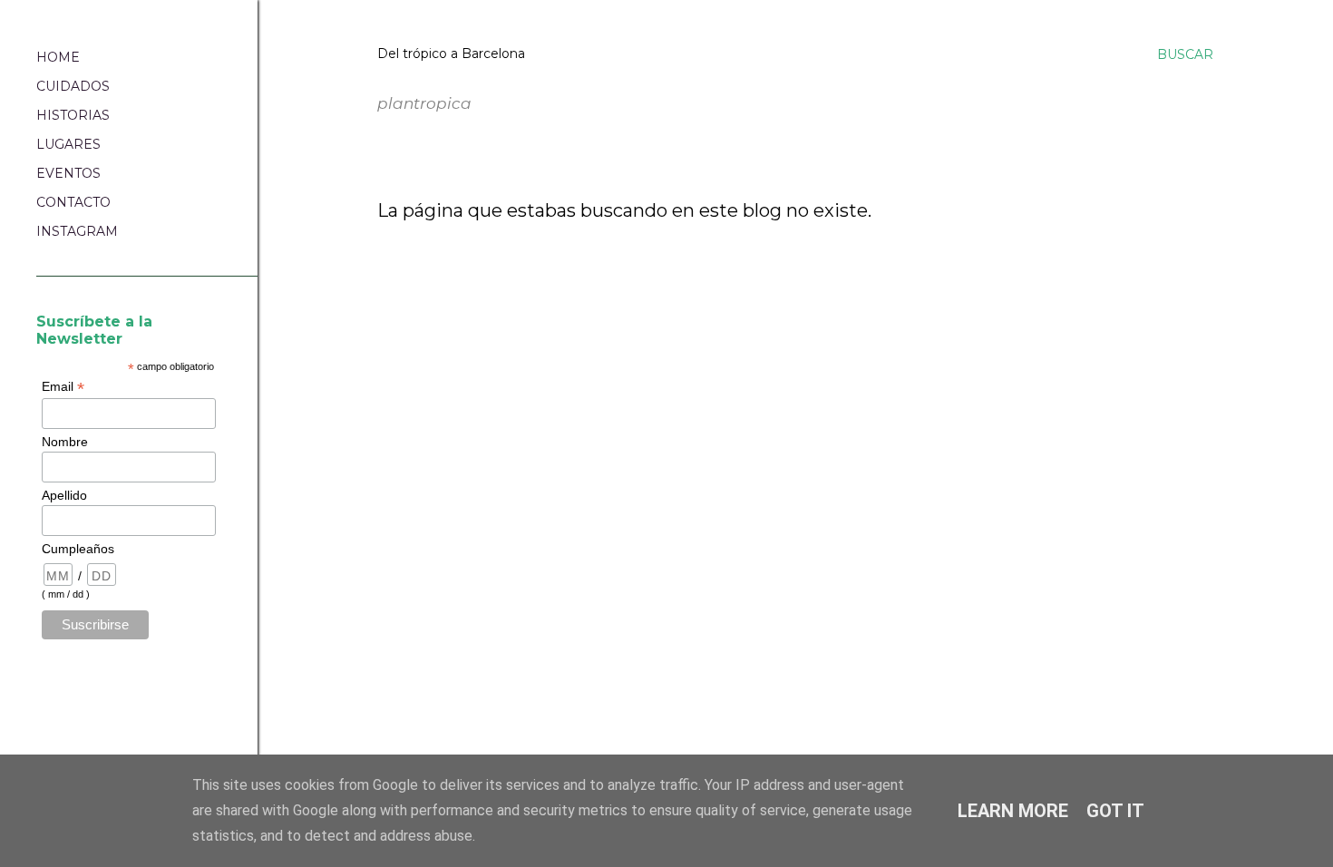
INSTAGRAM (77, 231)
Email (63, 386)
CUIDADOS (73, 86)
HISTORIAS (73, 115)
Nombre (65, 441)
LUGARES (68, 144)
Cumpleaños (78, 548)
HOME (58, 57)
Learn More (1013, 811)
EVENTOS (68, 173)
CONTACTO (73, 202)
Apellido (64, 495)
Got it (1115, 811)
